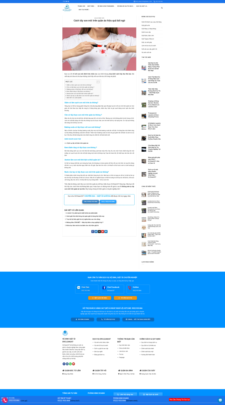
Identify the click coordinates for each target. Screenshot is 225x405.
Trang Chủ (81, 6)
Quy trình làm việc (124, 345)
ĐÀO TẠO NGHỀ (83, 9)
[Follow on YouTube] (73, 363)
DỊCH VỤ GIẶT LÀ (141, 6)
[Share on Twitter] (96, 231)
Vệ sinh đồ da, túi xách (101, 345)
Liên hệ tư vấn (123, 351)
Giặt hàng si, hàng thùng (149, 29)
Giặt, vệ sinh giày (147, 42)
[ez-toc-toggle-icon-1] (97, 82)
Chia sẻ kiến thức (124, 348)
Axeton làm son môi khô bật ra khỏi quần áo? (80, 93)
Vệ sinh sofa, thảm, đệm (101, 342)
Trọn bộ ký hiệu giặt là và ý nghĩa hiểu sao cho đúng (83, 219)
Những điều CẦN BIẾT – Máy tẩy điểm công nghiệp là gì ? (84, 222)
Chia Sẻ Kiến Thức (99, 18)
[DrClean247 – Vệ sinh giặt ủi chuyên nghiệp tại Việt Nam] (68, 8)
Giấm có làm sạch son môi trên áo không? (79, 85)
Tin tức (121, 354)
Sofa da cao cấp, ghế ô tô (149, 49)
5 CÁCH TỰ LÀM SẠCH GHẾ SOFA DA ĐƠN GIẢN (81, 213)
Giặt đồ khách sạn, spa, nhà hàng (151, 22)
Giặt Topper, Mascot (148, 39)
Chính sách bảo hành (147, 348)
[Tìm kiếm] (162, 8)
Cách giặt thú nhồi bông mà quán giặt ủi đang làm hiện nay (85, 216)
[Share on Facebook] (92, 231)
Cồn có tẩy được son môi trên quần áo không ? (80, 87)
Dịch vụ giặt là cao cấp (101, 348)
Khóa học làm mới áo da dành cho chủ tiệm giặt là (82, 225)
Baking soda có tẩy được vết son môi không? (80, 89)
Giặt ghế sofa (146, 25)
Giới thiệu (90, 6)
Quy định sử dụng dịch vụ (149, 342)
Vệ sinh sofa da (146, 52)
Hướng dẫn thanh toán (148, 354)
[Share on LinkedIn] (105, 231)
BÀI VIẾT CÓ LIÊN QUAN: (74, 98)
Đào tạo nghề (98, 351)
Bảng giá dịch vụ (99, 354)
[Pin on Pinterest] (102, 231)
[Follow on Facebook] (63, 1)
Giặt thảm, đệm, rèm (148, 35)
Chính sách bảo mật (147, 351)
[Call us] (70, 363)
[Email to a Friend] (99, 231)
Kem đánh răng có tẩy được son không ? (79, 91)
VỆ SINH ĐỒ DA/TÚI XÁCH (125, 6)
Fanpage (121, 357)
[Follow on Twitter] (66, 1)
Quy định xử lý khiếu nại (148, 345)
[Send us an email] (68, 1)
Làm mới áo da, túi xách (149, 45)
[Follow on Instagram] (64, 1)
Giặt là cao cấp (146, 32)
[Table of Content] (98, 81)
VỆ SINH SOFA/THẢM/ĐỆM (106, 6)
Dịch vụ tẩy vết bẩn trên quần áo (77, 143)
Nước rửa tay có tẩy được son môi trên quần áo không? (83, 95)
